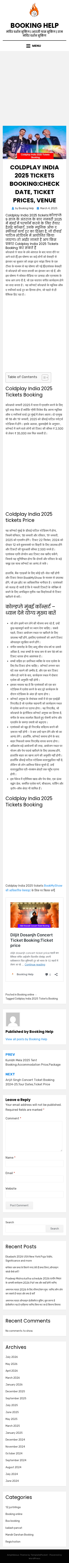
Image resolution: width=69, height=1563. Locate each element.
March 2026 (13, 1377)
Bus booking (13, 1520)
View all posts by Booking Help (26, 1039)
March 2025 (13, 1425)
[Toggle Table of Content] (43, 377)
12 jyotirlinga (13, 1507)
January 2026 (14, 1384)
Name (10, 1157)
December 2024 (15, 1439)
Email (10, 1173)
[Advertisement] (34, 89)
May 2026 (11, 1364)
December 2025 (15, 1391)
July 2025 (12, 1405)
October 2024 (14, 1453)
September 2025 (16, 1398)
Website (11, 1188)
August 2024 (13, 1467)
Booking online (25, 994)
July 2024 (12, 1474)
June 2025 (12, 1412)
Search (10, 1222)
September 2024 (16, 1460)
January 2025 (14, 1432)
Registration (13, 1541)
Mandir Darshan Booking (19, 1534)
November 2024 (15, 1446)
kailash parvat (14, 1527)
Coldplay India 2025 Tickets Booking (36, 998)
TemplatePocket (39, 1555)
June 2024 (12, 1481)
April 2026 (12, 1370)
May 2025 (11, 1419)
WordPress (34, 1558)
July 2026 (12, 1357)
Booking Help (34, 25)
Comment (13, 1118)
